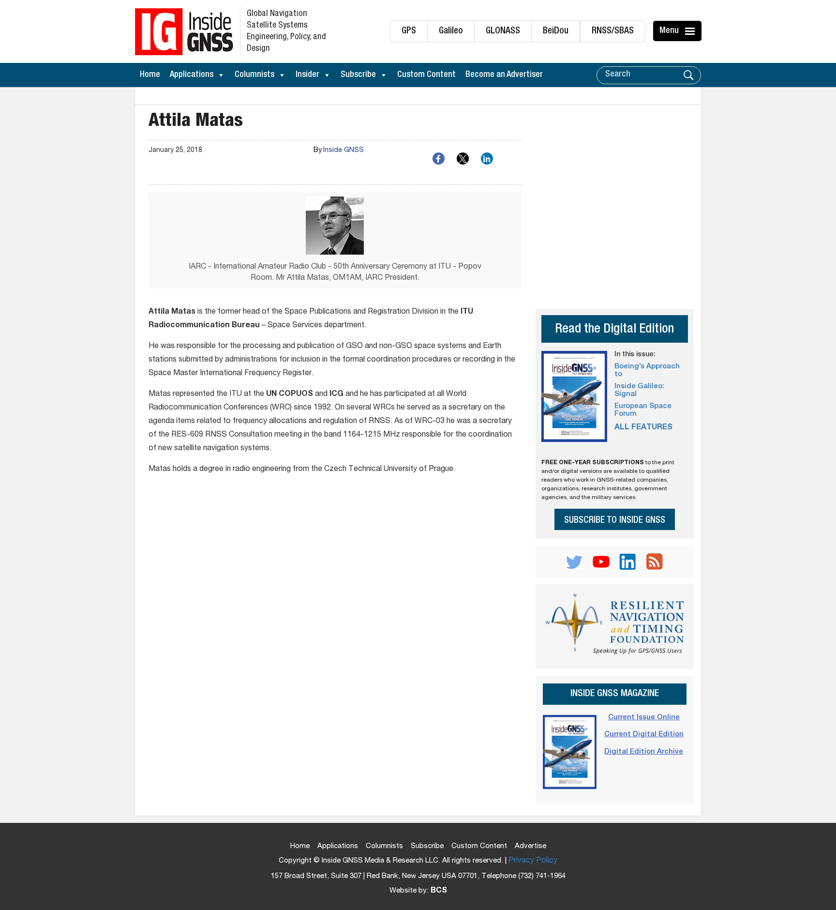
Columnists (254, 75)
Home (150, 75)
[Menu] (691, 31)
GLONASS (503, 31)
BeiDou (555, 31)
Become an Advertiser (504, 75)
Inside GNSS (343, 150)
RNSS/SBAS (613, 31)
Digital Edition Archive (643, 752)
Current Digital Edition (644, 734)
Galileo (451, 31)
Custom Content (426, 75)
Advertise (530, 846)
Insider (307, 75)
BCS (439, 891)
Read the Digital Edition (614, 329)
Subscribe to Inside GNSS (614, 520)
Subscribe (358, 75)
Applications (191, 75)
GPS (409, 31)
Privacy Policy (532, 861)
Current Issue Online (644, 717)
